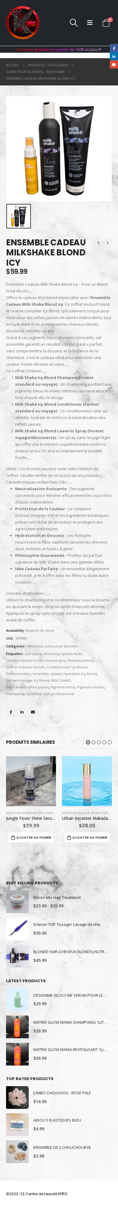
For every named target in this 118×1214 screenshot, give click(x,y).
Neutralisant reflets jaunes (27, 687)
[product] (31, 781)
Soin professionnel (58, 693)
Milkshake (35, 646)
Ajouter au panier (33, 837)
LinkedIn (22, 712)
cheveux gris (54, 660)
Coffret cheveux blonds (25, 667)
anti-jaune (33, 653)
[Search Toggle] (73, 23)
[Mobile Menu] (90, 23)
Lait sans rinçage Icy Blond (27, 680)
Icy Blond (89, 673)
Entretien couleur (76, 813)
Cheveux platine (80, 660)
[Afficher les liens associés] (31, 292)
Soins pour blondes (61, 646)
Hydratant (72, 673)
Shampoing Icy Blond (23, 693)
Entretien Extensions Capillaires (29, 813)
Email (33, 712)
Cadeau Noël (71, 653)
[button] (88, 742)
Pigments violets (90, 687)
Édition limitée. (18, 673)
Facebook (11, 712)
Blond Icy (51, 653)
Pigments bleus (63, 687)
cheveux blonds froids (24, 660)
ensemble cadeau (47, 673)
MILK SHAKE (60, 680)
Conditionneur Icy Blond (66, 667)
